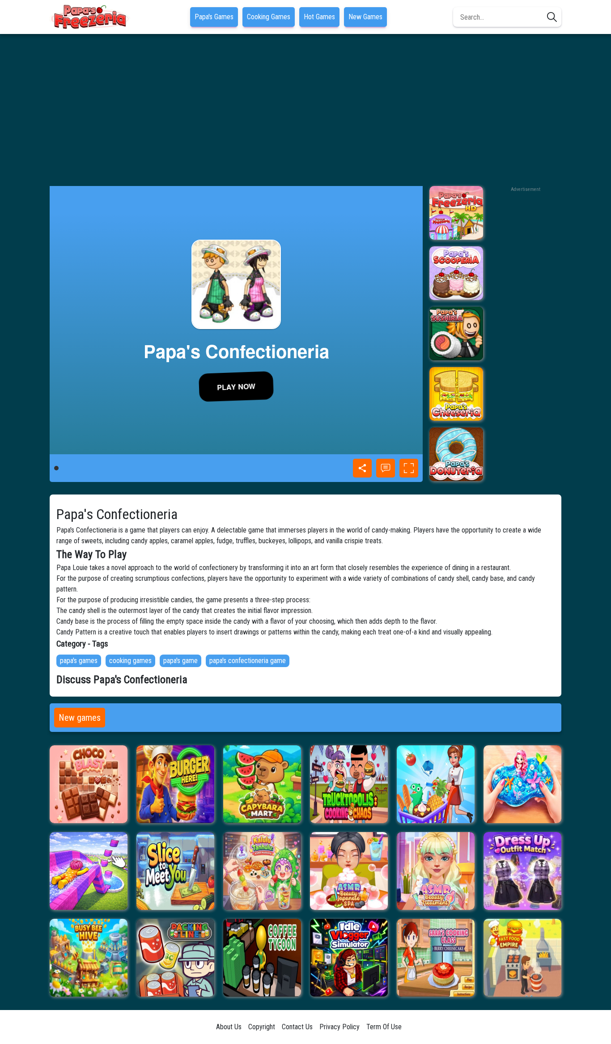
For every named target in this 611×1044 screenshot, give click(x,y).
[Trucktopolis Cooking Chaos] (349, 784)
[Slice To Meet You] (175, 871)
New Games (365, 17)
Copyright (261, 1027)
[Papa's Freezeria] (456, 213)
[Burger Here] (175, 784)
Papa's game (180, 660)
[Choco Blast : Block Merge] (88, 784)
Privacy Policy (339, 1027)
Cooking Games (268, 17)
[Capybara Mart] (262, 784)
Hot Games (319, 17)
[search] (552, 17)
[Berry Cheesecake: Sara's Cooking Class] (436, 958)
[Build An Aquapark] (88, 871)
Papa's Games (214, 17)
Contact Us (297, 1027)
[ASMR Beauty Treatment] (436, 871)
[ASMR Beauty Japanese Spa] (349, 871)
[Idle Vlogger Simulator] (349, 958)
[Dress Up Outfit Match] (522, 871)
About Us (229, 1027)
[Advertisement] (305, 110)
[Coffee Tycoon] (262, 958)
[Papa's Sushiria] (456, 333)
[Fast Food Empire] (522, 958)
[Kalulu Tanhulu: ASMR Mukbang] (262, 871)
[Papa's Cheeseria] (456, 394)
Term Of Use (384, 1027)
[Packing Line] (175, 958)
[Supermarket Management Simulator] (436, 784)
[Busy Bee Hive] (88, 958)
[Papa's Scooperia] (456, 273)
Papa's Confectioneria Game (247, 660)
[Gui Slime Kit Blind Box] (522, 784)
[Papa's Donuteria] (456, 454)
